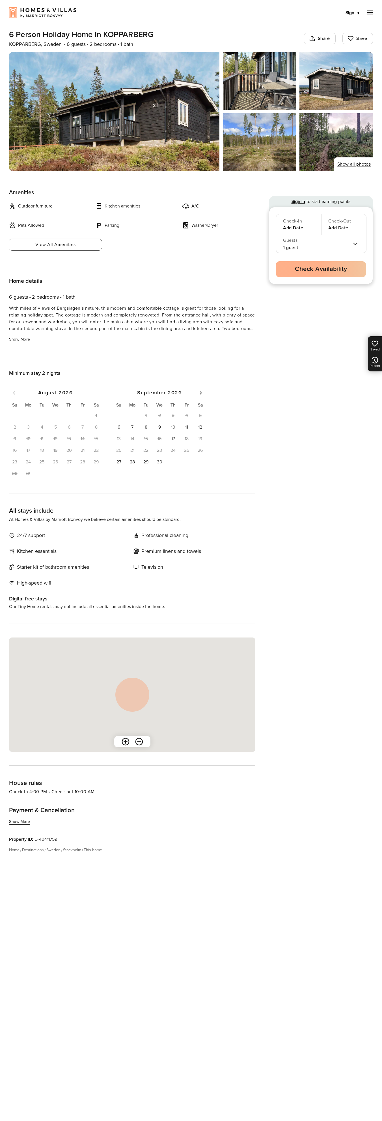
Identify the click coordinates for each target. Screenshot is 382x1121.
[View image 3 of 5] (336, 81)
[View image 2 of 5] (259, 81)
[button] (118, 427)
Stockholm (72, 850)
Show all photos (354, 164)
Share (324, 38)
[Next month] (201, 393)
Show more (19, 339)
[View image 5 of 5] (336, 142)
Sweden (53, 850)
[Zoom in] (125, 741)
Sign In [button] (352, 13)
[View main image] (114, 111)
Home (14, 850)
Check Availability (321, 269)
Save (361, 38)
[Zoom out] (139, 741)
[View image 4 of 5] (259, 142)
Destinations (33, 850)
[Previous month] (14, 393)
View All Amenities (55, 244)
